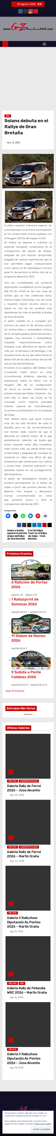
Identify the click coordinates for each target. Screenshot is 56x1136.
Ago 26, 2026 (17, 794)
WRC (8, 116)
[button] (50, 44)
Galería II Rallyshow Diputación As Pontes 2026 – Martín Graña (24, 922)
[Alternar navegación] (44, 44)
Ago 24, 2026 (17, 860)
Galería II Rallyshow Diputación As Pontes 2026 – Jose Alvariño (24, 1058)
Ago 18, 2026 (16, 1067)
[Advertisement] (28, 76)
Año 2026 (12, 781)
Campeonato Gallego (28, 781)
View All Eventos (14, 691)
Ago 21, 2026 (16, 931)
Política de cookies (42, 1124)
